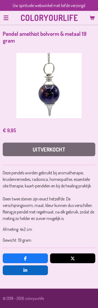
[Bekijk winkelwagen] (92, 17)
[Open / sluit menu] (6, 17)
